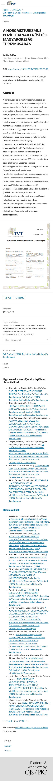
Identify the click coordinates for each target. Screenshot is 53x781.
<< (4, 721)
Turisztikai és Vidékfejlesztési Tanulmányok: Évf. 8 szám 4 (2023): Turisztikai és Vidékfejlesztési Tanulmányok (28, 474)
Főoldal (6, 10)
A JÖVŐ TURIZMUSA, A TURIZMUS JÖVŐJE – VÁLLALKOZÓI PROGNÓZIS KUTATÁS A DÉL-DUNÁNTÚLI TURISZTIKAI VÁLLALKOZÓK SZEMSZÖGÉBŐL (29, 613)
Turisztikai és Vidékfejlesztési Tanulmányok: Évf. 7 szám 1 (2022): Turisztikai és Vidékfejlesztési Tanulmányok (29, 711)
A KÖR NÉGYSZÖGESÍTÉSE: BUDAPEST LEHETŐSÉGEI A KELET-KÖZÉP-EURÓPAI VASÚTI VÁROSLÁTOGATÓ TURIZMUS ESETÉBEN (28, 539)
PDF (9, 298)
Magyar (7, 750)
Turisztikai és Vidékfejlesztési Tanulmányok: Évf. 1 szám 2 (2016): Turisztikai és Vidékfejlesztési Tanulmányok (28, 459)
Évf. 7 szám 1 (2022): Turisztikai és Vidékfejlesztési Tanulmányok (24, 14)
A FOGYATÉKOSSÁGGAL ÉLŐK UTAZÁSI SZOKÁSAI (27, 406)
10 (23, 721)
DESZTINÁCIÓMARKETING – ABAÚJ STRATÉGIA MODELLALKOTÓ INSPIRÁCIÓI (29, 706)
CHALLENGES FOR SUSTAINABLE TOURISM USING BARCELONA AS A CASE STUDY (24, 593)
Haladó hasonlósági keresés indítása (31, 727)
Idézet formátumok (13, 340)
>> (27, 721)
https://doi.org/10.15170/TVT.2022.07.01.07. (28, 69)
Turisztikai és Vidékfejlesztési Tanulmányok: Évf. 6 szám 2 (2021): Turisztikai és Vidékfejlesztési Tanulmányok (28, 625)
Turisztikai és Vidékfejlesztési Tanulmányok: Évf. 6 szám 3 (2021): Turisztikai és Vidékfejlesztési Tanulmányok (28, 548)
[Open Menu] (3, 3)
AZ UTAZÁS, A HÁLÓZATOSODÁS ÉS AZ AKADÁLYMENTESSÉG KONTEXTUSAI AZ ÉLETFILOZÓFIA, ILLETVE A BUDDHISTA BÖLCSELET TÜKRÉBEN (28, 486)
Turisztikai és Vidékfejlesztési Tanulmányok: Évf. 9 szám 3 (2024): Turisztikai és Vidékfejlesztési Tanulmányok (28, 670)
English (7, 746)
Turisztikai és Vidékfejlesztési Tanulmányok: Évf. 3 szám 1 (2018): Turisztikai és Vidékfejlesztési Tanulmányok (28, 397)
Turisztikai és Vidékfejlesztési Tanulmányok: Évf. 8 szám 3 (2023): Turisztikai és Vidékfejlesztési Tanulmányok (28, 527)
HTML (21, 298)
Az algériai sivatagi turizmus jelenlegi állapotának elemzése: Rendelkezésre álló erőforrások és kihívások (29, 661)
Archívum (17, 10)
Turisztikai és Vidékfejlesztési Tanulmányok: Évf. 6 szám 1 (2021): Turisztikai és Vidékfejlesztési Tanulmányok (28, 412)
